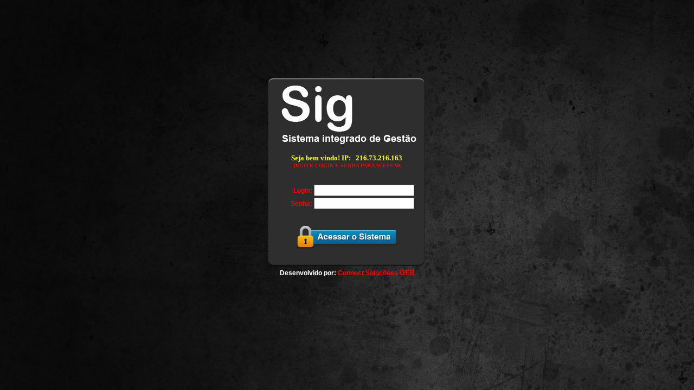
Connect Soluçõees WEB (376, 273)
